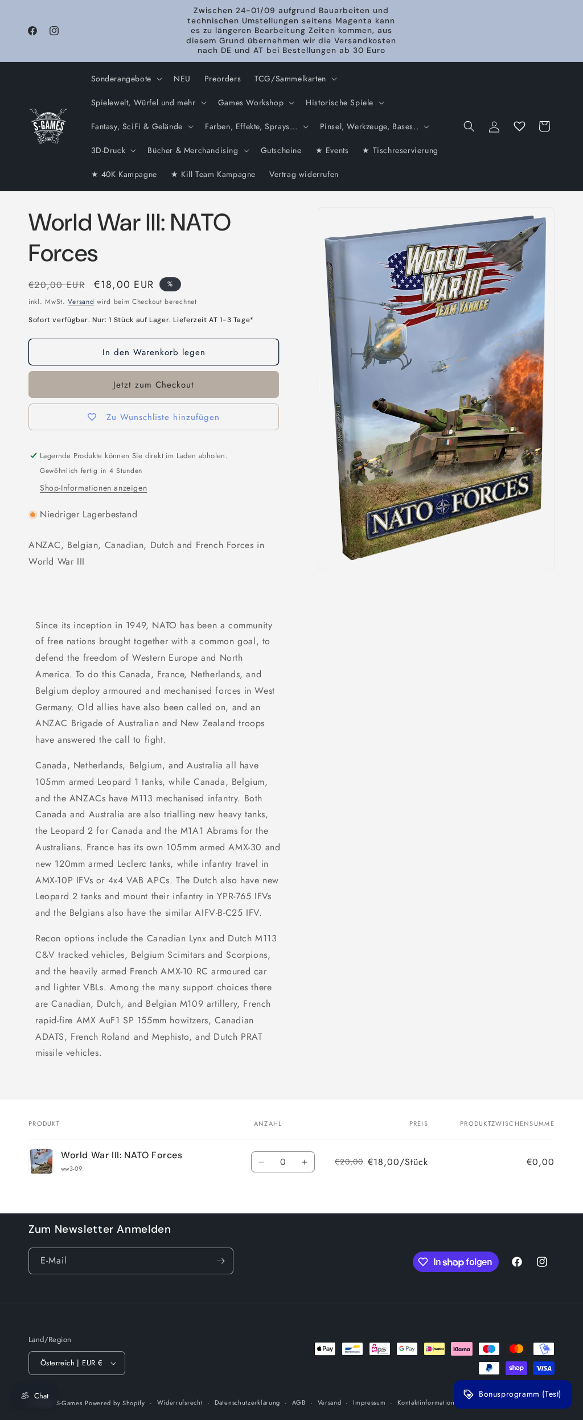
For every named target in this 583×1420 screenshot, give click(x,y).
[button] (125, 78)
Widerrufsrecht (180, 1402)
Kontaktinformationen (429, 1402)
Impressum (369, 1402)
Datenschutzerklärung (247, 1402)
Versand (81, 302)
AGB (299, 1402)
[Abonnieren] (220, 1261)
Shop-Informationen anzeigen (93, 487)
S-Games (69, 1402)
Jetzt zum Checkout (153, 384)
